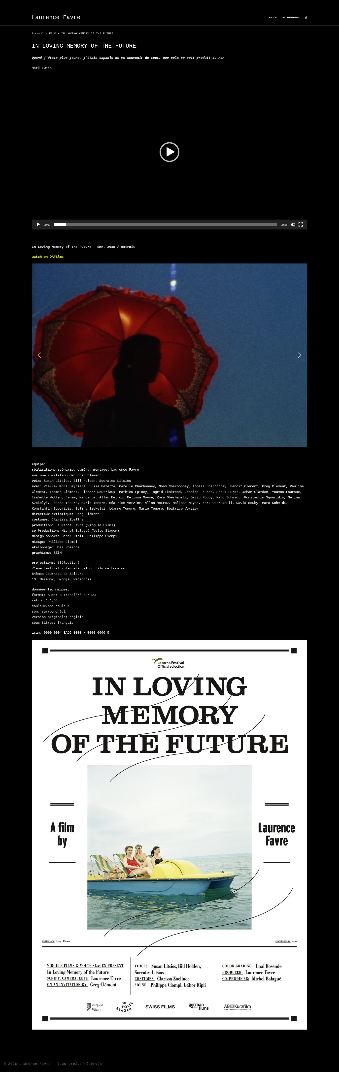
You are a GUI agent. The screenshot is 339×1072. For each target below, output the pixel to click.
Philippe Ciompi (62, 542)
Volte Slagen (105, 531)
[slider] (165, 224)
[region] (169, 355)
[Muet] (292, 224)
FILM (52, 33)
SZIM (58, 553)
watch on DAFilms (48, 257)
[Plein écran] (300, 224)
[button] (169, 152)
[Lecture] (38, 224)
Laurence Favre (35, 1064)
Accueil (38, 33)
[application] (169, 152)
